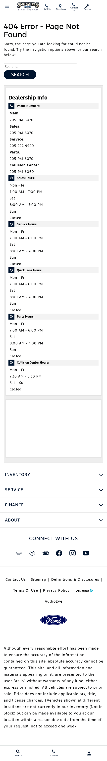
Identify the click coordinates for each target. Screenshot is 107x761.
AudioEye (53, 601)
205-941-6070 (22, 120)
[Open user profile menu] (89, 753)
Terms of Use (25, 590)
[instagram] (72, 553)
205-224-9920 (22, 146)
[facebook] (59, 553)
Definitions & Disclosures (75, 579)
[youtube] (85, 553)
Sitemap (38, 579)
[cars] (18, 553)
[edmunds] (45, 553)
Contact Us (15, 579)
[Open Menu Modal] (6, 6)
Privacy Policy (56, 590)
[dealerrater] (32, 553)
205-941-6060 (22, 172)
